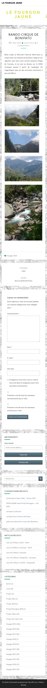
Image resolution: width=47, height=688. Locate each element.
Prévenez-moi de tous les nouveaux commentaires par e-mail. (21, 397)
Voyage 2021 (11, 649)
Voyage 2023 (11, 659)
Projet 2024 (10, 604)
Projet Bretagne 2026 (14, 609)
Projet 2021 (10, 599)
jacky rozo (29, 43)
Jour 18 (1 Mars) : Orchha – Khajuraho (20, 562)
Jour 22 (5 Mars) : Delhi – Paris (17, 542)
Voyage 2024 (11, 664)
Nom (9, 347)
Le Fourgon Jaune (12, 2)
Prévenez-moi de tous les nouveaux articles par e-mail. (21, 409)
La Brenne (17, 511)
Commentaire (13, 313)
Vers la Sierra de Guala (21, 516)
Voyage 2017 (11, 634)
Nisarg (23, 685)
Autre (8, 584)
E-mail (10, 358)
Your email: (9, 443)
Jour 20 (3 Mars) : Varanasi (16, 552)
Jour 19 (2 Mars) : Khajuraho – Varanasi (21, 557)
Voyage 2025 (11, 669)
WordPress (32, 682)
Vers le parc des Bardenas (28, 521)
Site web (10, 369)
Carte (8, 589)
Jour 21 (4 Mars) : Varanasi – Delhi (19, 547)
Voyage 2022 (11, 654)
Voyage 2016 (12, 256)
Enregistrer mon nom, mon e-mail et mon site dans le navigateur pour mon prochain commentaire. (24, 383)
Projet (8, 594)
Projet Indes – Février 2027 (25, 498)
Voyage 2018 (11, 639)
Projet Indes (11, 614)
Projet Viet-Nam (12, 619)
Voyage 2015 (11, 624)
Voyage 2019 (11, 644)
